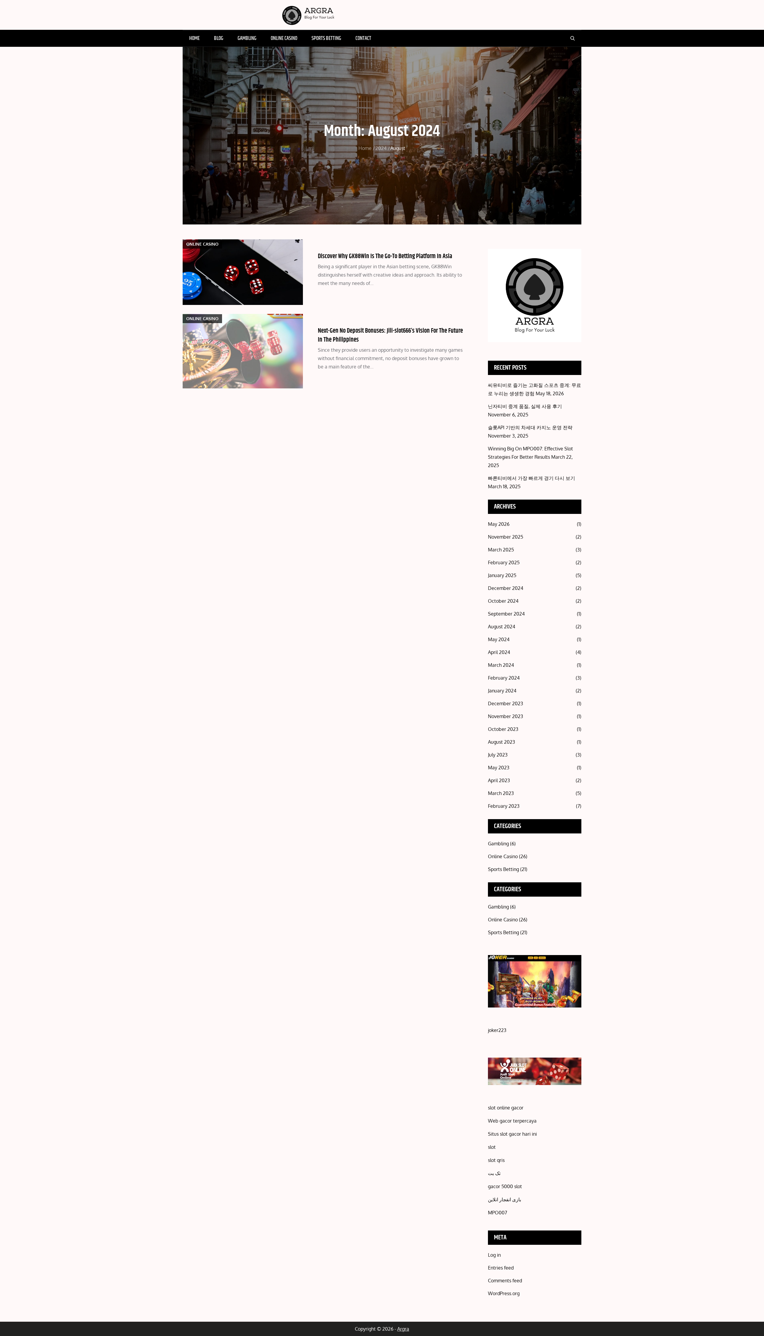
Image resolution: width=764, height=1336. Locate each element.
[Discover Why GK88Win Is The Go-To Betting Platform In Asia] (243, 272)
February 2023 (504, 806)
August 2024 (501, 627)
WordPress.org (504, 1293)
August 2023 (501, 742)
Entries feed (501, 1268)
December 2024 (505, 588)
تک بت (494, 1173)
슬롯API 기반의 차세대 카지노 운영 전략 (530, 427)
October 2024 (503, 601)
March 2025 (501, 550)
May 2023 (498, 768)
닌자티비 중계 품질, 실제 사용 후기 (525, 406)
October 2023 (503, 729)
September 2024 (506, 614)
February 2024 (504, 678)
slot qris (496, 1160)
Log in (494, 1255)
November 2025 (505, 537)
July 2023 (498, 755)
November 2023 (505, 716)
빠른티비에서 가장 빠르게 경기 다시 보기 (531, 478)
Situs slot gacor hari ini (512, 1134)
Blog (218, 38)
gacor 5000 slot (505, 1186)
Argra (403, 1329)
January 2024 (502, 691)
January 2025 (502, 575)
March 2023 (501, 793)
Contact (363, 38)
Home (194, 38)
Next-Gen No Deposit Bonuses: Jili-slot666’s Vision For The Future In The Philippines (390, 335)
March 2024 (501, 665)
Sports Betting (326, 38)
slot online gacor (505, 1108)
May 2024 (498, 639)
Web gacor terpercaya (512, 1121)
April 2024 (499, 652)
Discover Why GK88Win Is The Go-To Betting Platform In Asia (385, 256)
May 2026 (498, 524)
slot (492, 1147)
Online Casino (284, 38)
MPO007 (497, 1213)
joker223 (497, 1030)
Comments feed (505, 1281)
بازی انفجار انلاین (504, 1199)
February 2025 (504, 562)
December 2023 (505, 703)
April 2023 (499, 780)
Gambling (247, 38)
